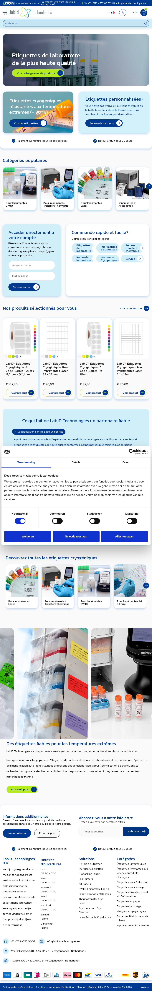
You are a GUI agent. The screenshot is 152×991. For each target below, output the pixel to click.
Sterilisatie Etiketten (91, 869)
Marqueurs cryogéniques (131, 911)
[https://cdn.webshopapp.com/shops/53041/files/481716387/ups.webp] (135, 975)
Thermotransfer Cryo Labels (91, 901)
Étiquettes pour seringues (132, 887)
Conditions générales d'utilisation (55, 987)
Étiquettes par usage (129, 906)
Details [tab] (76, 462)
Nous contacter (17, 833)
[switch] (57, 521)
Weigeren (28, 536)
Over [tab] (126, 462)
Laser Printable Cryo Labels (95, 917)
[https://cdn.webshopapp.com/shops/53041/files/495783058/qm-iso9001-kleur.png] (146, 975)
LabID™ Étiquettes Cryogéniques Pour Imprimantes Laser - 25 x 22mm (56, 369)
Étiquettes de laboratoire (83, 248)
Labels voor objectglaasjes (95, 894)
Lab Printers (86, 879)
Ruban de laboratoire (83, 258)
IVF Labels (85, 884)
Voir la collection (131, 308)
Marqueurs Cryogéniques (110, 258)
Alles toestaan (124, 536)
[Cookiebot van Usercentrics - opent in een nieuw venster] (131, 451)
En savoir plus (20, 789)
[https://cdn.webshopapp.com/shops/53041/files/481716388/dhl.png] (125, 975)
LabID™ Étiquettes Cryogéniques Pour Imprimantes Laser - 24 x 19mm (130, 369)
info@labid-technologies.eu (131, 3)
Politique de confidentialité (18, 987)
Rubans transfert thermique (132, 248)
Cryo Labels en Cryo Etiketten (90, 910)
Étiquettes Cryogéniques (131, 864)
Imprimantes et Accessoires (133, 925)
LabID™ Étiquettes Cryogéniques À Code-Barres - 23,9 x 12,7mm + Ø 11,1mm (20, 369)
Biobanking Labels (89, 874)
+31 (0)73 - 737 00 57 (99, 3)
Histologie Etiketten (90, 864)
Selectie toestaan (76, 536)
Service (130, 259)
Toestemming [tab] (26, 462)
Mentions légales (86, 987)
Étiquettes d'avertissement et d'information (132, 894)
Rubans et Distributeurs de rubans (132, 918)
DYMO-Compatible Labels (94, 889)
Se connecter (22, 287)
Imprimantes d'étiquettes (109, 248)
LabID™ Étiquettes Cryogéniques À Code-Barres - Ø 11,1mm (92, 369)
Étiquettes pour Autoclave (132, 882)
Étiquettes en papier (129, 901)
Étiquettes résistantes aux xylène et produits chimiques (132, 873)
